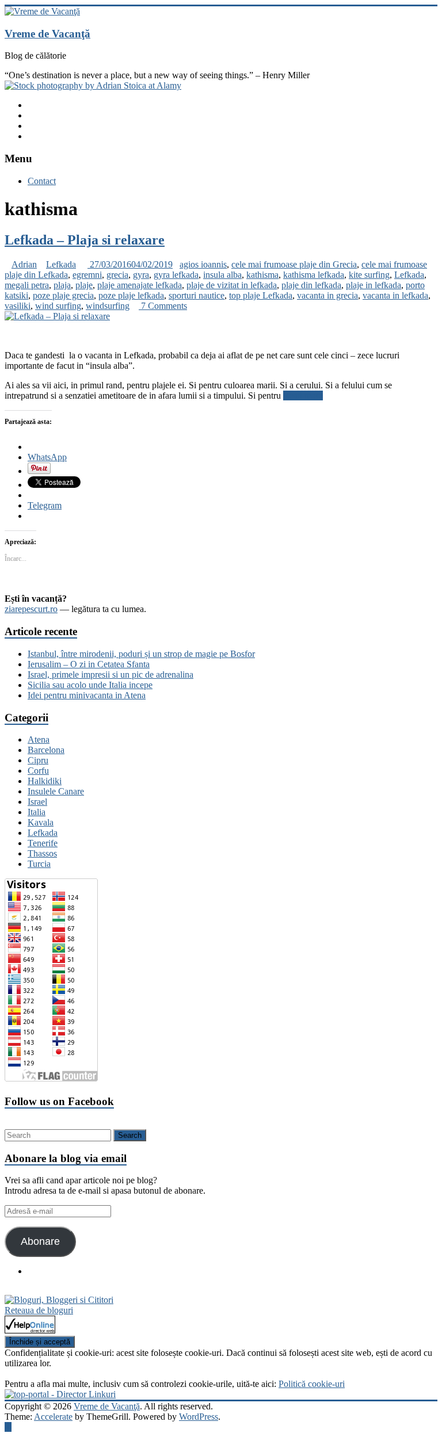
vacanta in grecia (327, 295)
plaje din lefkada (311, 285)
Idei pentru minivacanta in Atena (87, 695)
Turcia (39, 864)
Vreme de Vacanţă (47, 34)
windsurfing (107, 306)
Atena (38, 739)
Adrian (24, 264)
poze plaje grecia (63, 295)
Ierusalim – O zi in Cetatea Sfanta (89, 664)
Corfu (38, 770)
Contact (42, 181)
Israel (37, 802)
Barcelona (46, 750)
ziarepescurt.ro (31, 609)
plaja (62, 285)
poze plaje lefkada (131, 295)
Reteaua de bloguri (39, 1310)
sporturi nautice (196, 295)
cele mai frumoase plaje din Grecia (294, 264)
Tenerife (43, 843)
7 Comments (163, 306)
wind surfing (58, 306)
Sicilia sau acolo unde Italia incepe (90, 685)
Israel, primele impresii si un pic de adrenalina (110, 674)
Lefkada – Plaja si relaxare (85, 239)
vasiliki (18, 306)
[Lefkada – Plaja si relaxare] (57, 316)
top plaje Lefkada (260, 295)
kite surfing (369, 275)
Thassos (42, 853)
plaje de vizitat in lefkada (231, 285)
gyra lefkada (176, 275)
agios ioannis (203, 264)
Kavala (41, 822)
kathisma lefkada (313, 275)
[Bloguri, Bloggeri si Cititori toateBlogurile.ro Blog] (59, 1300)
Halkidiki (45, 781)
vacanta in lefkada (395, 295)
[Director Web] (30, 1330)
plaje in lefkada (373, 285)
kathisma (262, 275)
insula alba (222, 275)
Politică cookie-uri (312, 1384)
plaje (84, 285)
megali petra (27, 285)
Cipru (38, 760)
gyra (141, 275)
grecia (117, 275)
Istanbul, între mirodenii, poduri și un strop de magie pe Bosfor (141, 654)
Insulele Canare (56, 791)
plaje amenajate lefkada (139, 285)
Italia (36, 812)
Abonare (40, 1241)
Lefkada (61, 264)
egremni (87, 275)
